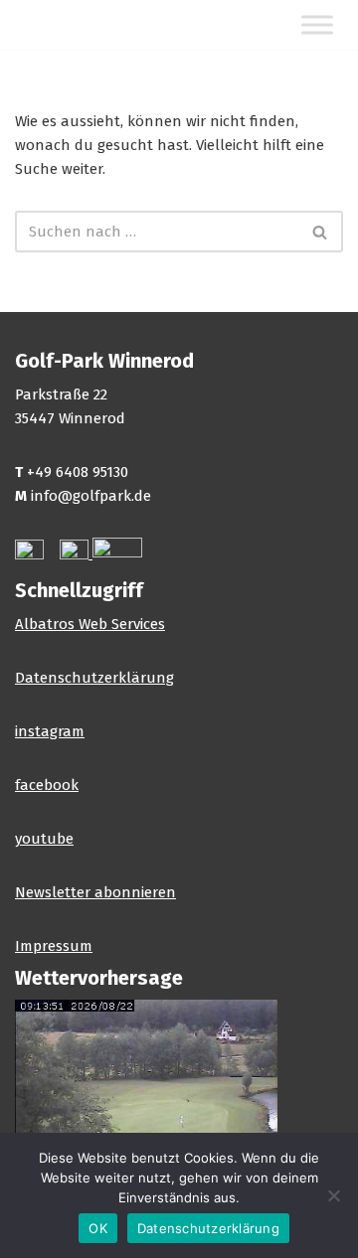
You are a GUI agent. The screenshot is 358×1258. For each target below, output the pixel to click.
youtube (44, 839)
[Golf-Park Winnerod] (74, 25)
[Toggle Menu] (317, 25)
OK (98, 1228)
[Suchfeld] (320, 231)
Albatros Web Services (90, 624)
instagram (50, 731)
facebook (47, 785)
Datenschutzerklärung (94, 678)
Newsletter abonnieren (95, 892)
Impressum (53, 946)
